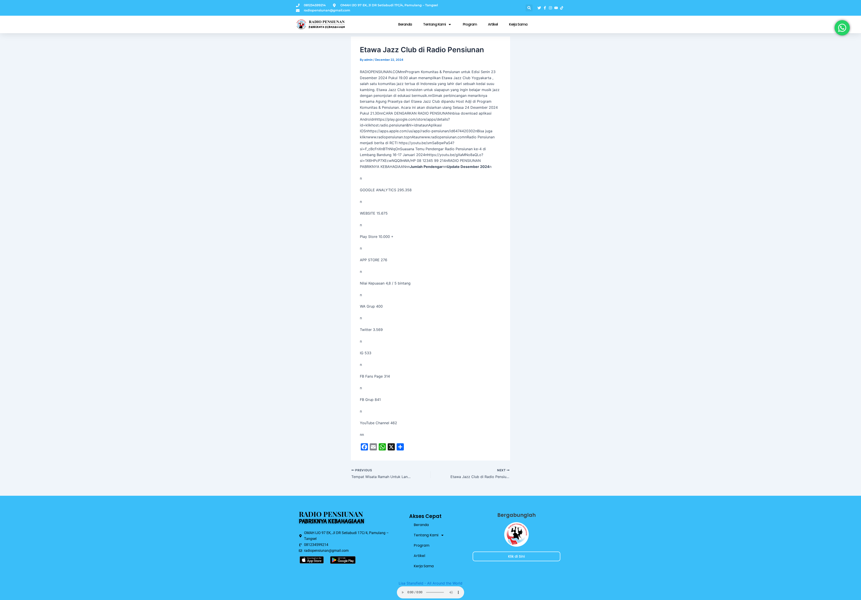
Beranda (405, 24)
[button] (529, 7)
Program (470, 24)
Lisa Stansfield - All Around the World (430, 583)
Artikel (493, 24)
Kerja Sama (518, 24)
